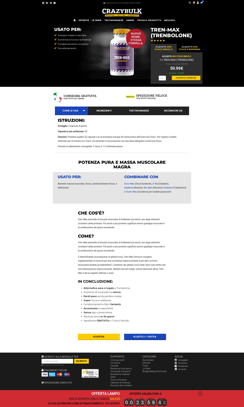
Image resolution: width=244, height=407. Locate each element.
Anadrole (128, 187)
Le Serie (146, 368)
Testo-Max (131, 191)
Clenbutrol (168, 187)
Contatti (114, 365)
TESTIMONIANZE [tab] (139, 110)
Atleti (113, 377)
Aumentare (148, 360)
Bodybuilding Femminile (154, 371)
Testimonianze (113, 20)
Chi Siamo (115, 363)
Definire (146, 363)
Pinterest (182, 363)
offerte (83, 20)
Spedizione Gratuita (120, 374)
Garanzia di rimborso (120, 382)
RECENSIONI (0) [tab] (173, 110)
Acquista (164, 48)
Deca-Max (129, 183)
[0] (201, 2)
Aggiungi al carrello (185, 78)
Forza (145, 365)
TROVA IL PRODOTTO (149, 20)
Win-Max (147, 187)
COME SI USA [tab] (70, 110)
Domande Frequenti (120, 371)
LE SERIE (97, 20)
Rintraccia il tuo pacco (121, 368)
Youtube (182, 369)
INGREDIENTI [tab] (104, 110)
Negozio (169, 20)
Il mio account (117, 360)
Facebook (183, 366)
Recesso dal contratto (121, 385)
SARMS (130, 20)
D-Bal (155, 183)
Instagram (183, 360)
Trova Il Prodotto (118, 380)
